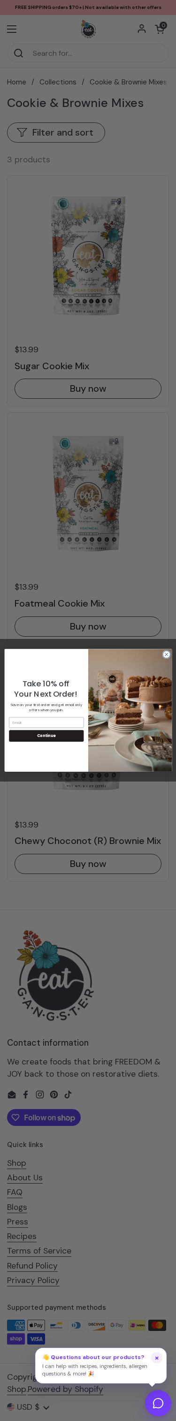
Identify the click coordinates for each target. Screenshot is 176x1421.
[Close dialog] (166, 654)
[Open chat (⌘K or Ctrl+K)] (158, 1403)
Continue (46, 735)
